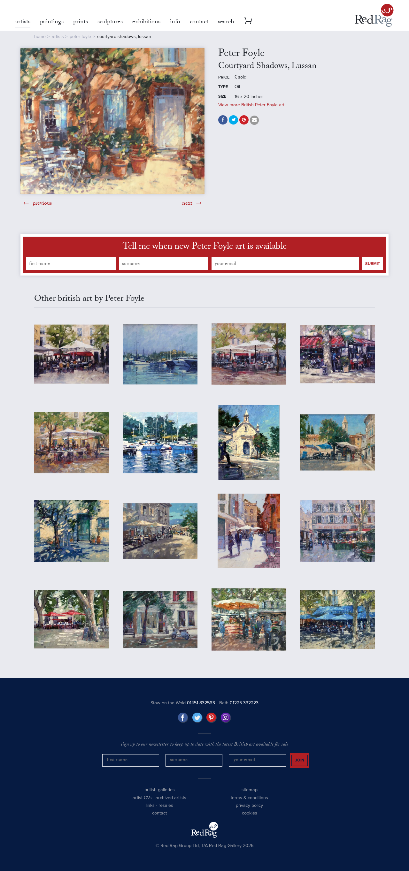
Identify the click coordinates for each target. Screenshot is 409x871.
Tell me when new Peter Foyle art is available (205, 247)
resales (165, 805)
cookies (249, 813)
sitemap (250, 789)
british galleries (159, 789)
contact (159, 813)
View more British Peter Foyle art (251, 105)
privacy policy (249, 805)
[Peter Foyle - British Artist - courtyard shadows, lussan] (112, 121)
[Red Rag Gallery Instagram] (226, 718)
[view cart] (248, 21)
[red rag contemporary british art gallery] (374, 15)
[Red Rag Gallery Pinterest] (211, 718)
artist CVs (142, 797)
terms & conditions (249, 797)
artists (58, 36)
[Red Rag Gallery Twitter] (197, 718)
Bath (239, 703)
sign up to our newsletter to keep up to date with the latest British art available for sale (204, 745)
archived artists (171, 797)
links (150, 805)
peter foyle (80, 36)
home (40, 36)
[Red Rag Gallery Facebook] (183, 718)
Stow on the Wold (182, 703)
